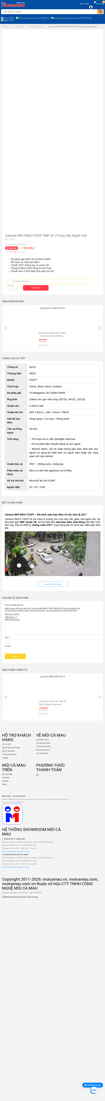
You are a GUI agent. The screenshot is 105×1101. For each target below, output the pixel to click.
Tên (7, 637)
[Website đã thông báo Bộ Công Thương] (52, 998)
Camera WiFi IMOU (35, 27)
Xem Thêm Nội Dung (53, 584)
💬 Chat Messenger (92, 1085)
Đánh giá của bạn (12, 614)
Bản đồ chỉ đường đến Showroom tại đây (15, 851)
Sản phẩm (19, 27)
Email (8, 646)
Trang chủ (6, 27)
